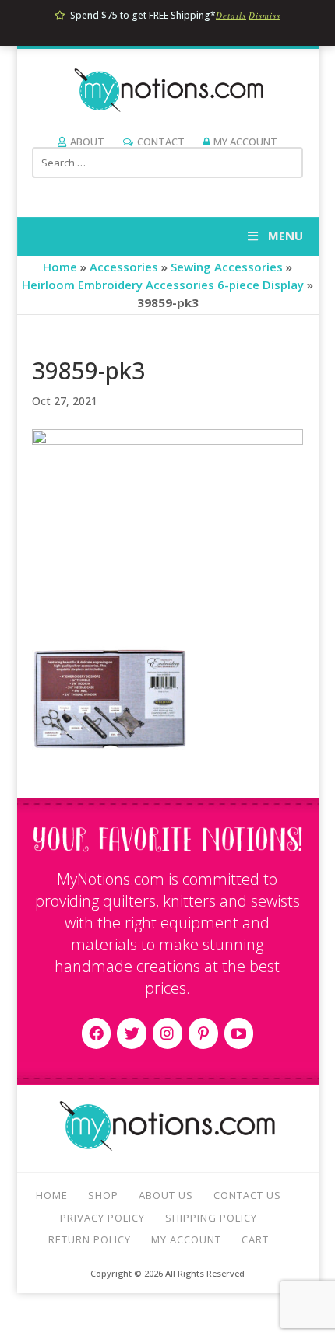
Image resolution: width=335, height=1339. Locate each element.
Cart (255, 1239)
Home (60, 266)
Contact (161, 142)
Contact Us (247, 1195)
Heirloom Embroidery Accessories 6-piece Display (163, 284)
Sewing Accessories (227, 266)
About (87, 142)
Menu (285, 235)
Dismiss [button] (264, 15)
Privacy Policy (102, 1218)
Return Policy (89, 1239)
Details (231, 15)
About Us (166, 1195)
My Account (245, 142)
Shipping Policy (211, 1218)
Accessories (124, 266)
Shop (103, 1195)
